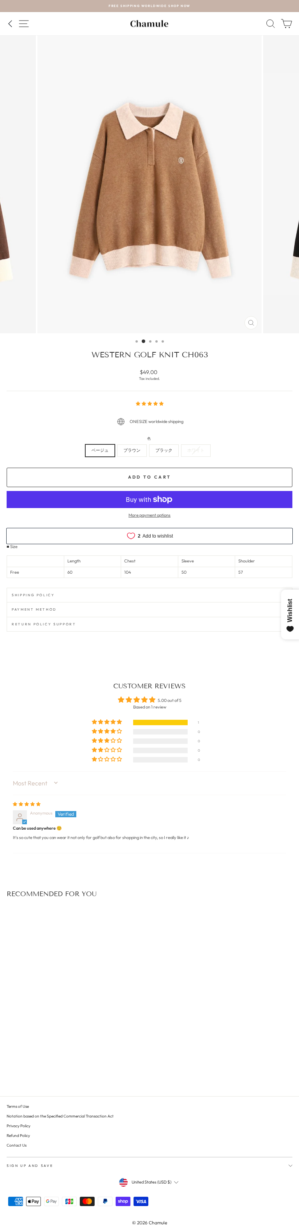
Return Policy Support (44, 624)
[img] (26, 804)
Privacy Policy (18, 1125)
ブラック (163, 450)
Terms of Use (18, 1106)
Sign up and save (30, 1165)
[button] (150, 403)
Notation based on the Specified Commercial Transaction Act (60, 1116)
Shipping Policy (33, 595)
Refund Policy (18, 1135)
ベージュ (100, 450)
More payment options (149, 515)
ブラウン (132, 450)
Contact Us (16, 1145)
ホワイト (195, 450)
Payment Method (34, 609)
